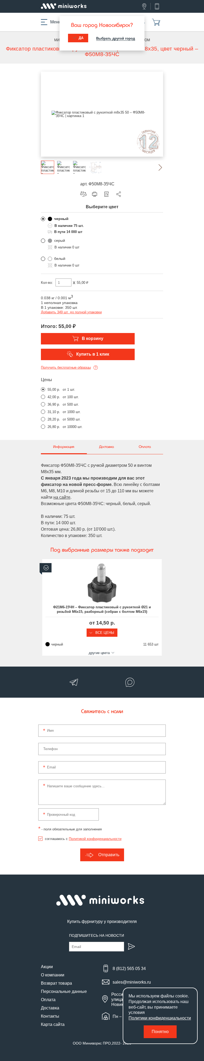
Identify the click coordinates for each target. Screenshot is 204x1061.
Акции (47, 966)
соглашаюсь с (83, 839)
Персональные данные (64, 991)
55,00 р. (54, 390)
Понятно (160, 1031)
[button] (156, 167)
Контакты (50, 1016)
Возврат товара (56, 983)
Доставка (50, 1008)
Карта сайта (53, 1024)
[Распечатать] (96, 194)
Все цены (104, 633)
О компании (52, 975)
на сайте (61, 497)
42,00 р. (54, 397)
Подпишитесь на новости (96, 935)
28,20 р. (54, 419)
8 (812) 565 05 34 (129, 968)
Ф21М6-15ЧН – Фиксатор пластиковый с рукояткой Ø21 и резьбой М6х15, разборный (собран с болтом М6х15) (102, 609)
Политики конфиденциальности (160, 1018)
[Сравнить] (84, 194)
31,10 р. (54, 412)
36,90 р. (54, 404)
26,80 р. (54, 427)
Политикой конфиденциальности (95, 839)
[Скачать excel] (108, 194)
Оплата (48, 999)
